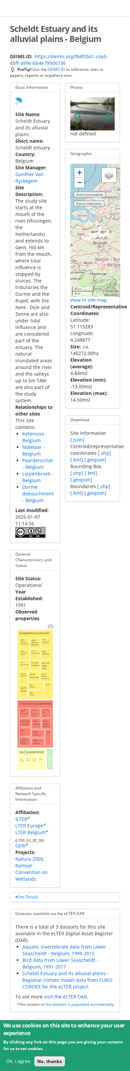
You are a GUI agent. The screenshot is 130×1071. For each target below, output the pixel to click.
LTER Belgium (30, 832)
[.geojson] (95, 459)
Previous (77, 117)
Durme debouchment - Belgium (38, 493)
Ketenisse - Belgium (34, 437)
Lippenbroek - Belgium (37, 476)
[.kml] (76, 459)
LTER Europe (29, 825)
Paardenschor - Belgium (37, 463)
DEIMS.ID (56, 69)
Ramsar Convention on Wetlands (31, 872)
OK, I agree (18, 1061)
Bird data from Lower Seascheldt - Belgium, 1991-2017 (60, 963)
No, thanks (49, 1061)
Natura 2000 (29, 859)
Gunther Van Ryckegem (29, 177)
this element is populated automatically (79, 1004)
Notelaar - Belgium (33, 450)
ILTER (21, 819)
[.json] (77, 440)
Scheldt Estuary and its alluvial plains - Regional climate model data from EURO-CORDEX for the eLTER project (68, 980)
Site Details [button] (27, 896)
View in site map (88, 300)
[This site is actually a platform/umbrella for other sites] (18, 100)
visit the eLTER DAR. (66, 996)
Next (108, 117)
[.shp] (104, 453)
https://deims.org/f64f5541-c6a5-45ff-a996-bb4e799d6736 (59, 59)
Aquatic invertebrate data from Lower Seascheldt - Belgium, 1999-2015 (64, 950)
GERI (20, 845)
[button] (79, 173)
